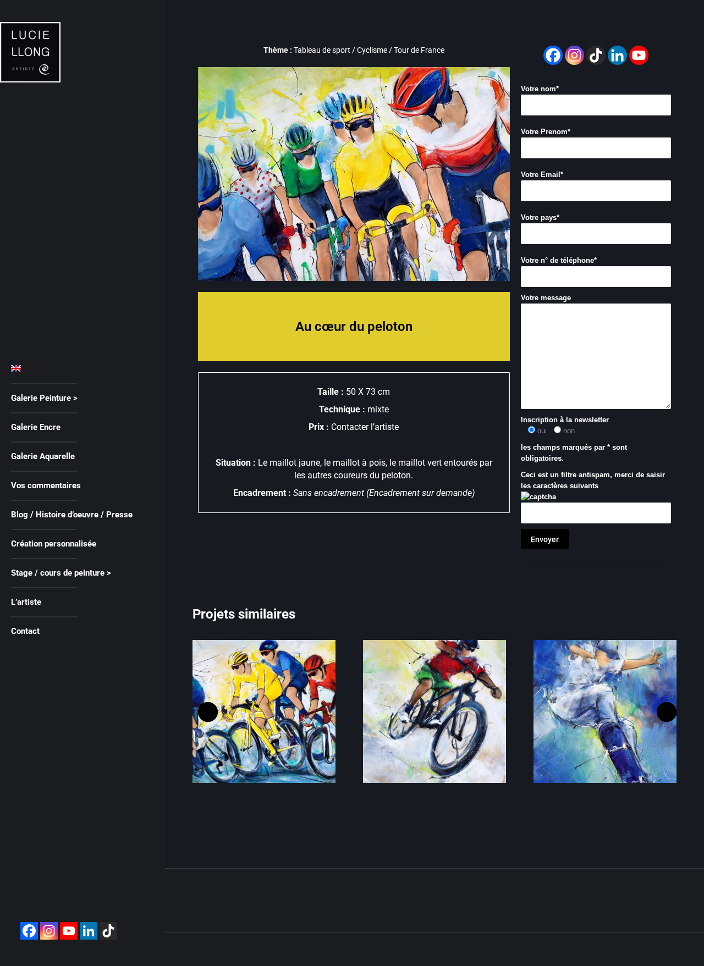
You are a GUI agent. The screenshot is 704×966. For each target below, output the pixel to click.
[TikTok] (596, 55)
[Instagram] (49, 931)
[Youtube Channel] (638, 55)
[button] (208, 712)
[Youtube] (69, 931)
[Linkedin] (88, 931)
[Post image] (264, 711)
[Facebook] (29, 931)
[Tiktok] (108, 931)
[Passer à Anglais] (78, 369)
